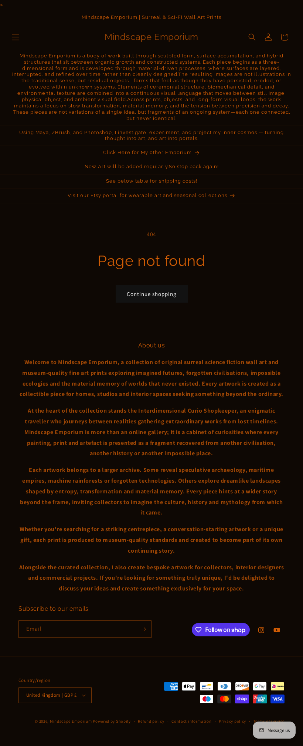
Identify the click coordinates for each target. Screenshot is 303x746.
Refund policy (151, 721)
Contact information (191, 721)
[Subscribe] (143, 629)
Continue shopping (152, 293)
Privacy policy (232, 721)
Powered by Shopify (112, 721)
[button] (15, 37)
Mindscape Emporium (71, 721)
